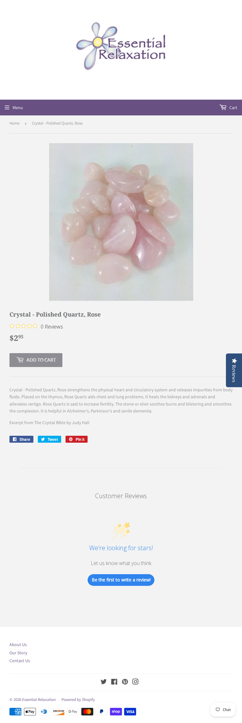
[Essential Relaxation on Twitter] (104, 682)
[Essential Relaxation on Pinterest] (125, 682)
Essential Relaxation (39, 699)
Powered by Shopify (78, 699)
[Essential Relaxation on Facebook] (114, 682)
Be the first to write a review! (121, 580)
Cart (232, 107)
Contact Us (19, 660)
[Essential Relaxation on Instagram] (135, 682)
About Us (18, 644)
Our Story (18, 653)
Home (14, 123)
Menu (18, 107)
